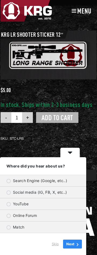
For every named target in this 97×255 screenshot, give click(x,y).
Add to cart (57, 117)
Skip (55, 244)
